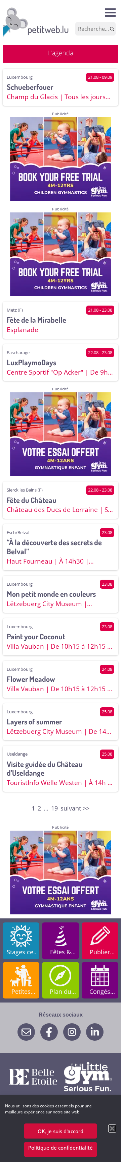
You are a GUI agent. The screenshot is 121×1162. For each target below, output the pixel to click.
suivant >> (75, 808)
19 (54, 808)
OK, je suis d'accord (60, 1131)
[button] (112, 1128)
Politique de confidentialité (60, 1147)
